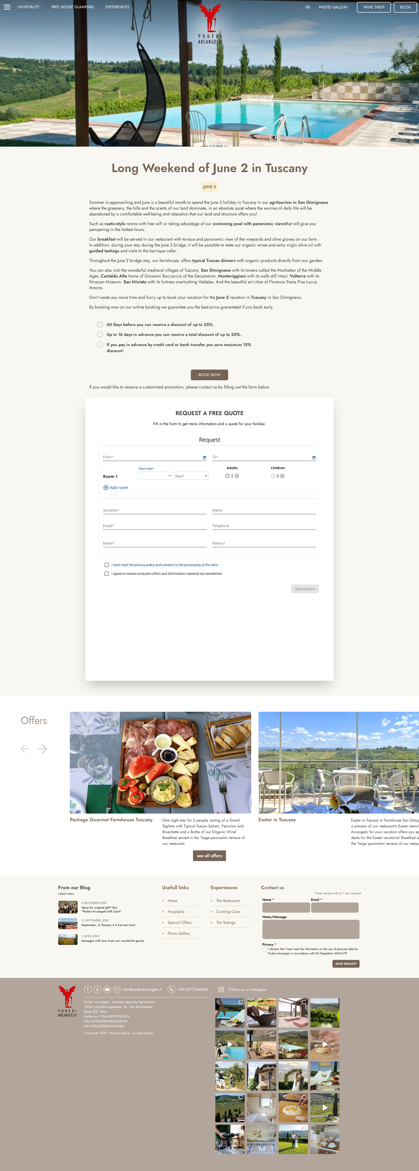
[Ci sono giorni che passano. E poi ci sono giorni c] (293, 1076)
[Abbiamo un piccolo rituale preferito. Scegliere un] (230, 1013)
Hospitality (29, 7)
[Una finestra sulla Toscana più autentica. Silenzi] (261, 1108)
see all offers (209, 856)
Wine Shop (374, 7)
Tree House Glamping (72, 7)
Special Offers (179, 922)
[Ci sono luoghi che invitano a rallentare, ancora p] (261, 1044)
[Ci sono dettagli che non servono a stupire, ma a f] (325, 1139)
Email (316, 899)
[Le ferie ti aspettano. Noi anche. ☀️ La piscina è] (325, 1108)
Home (172, 900)
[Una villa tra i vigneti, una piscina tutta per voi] (230, 1108)
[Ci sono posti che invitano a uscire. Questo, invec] (293, 1013)
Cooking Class (228, 911)
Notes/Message (274, 916)
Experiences (117, 7)
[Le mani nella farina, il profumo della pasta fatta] (325, 1044)
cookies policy (142, 1032)
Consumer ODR (95, 1032)
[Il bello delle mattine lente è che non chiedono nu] (293, 1044)
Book (405, 7)
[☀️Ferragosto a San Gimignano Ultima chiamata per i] (230, 1044)
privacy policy (119, 1032)
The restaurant (228, 900)
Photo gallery (333, 7)
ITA (307, 7)
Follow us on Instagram (247, 989)
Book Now (209, 375)
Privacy (269, 944)
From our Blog (74, 887)
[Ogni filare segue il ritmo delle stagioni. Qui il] (325, 1013)
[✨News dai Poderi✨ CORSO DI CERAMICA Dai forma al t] (261, 1013)
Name (268, 899)
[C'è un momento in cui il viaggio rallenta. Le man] (293, 1108)
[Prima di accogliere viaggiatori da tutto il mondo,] (261, 1076)
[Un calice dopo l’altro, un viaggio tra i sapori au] (230, 1139)
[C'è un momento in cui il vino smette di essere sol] (230, 1076)
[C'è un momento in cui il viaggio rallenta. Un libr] (325, 1076)
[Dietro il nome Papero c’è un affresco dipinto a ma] (261, 1139)
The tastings (225, 922)
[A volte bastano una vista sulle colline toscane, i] (293, 1139)
